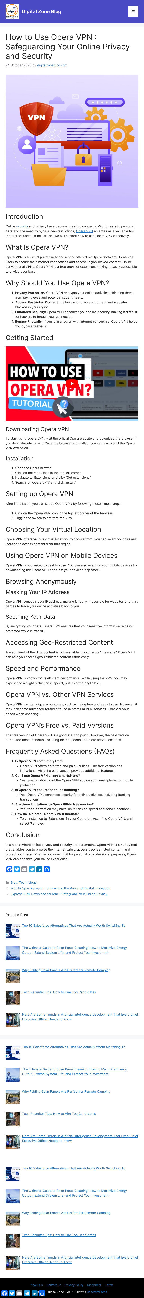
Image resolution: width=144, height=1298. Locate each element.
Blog (14, 882)
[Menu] (133, 11)
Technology (27, 882)
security (22, 226)
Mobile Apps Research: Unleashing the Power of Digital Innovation (60, 888)
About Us (37, 1285)
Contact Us (53, 1285)
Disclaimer (94, 1285)
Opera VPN (84, 231)
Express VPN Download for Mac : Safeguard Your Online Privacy (59, 894)
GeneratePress (97, 1292)
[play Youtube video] (72, 383)
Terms (109, 1285)
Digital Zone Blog (41, 11)
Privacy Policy (74, 1285)
